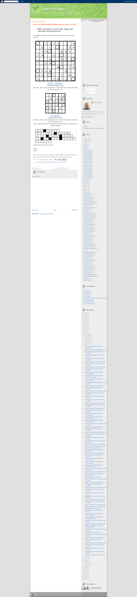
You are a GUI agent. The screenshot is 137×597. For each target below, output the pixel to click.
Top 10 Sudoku (88, 272)
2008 (85, 578)
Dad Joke (86, 211)
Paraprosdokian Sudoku (90, 248)
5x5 (85, 183)
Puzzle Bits (87, 290)
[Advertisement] (55, 193)
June (86, 556)
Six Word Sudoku (88, 261)
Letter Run (86, 233)
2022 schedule (87, 170)
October (87, 339)
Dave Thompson (44, 159)
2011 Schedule (87, 149)
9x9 (85, 190)
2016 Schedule (87, 159)
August (87, 342)
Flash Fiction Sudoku (89, 216)
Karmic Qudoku (88, 226)
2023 (85, 318)
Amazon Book (87, 196)
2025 (85, 315)
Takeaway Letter (88, 270)
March (86, 562)
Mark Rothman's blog (89, 301)
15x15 (85, 146)
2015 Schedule (87, 157)
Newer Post (35, 210)
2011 (85, 573)
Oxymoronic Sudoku (89, 244)
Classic (86, 205)
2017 (85, 329)
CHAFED (55, 115)
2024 (85, 317)
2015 (85, 333)
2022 (85, 320)
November (87, 337)
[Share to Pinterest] (66, 160)
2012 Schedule (87, 151)
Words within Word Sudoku (90, 276)
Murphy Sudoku (88, 240)
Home (55, 210)
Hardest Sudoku (88, 222)
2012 (85, 571)
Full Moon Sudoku (88, 218)
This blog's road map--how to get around (94, 128)
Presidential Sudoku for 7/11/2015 (93, 477)
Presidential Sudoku (89, 252)
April (86, 560)
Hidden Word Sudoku (89, 224)
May (86, 558)
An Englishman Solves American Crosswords (95, 297)
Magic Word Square (53, 8)
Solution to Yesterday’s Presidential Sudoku (95, 444)
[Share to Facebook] (64, 160)
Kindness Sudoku (88, 229)
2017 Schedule (87, 161)
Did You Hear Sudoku (89, 215)
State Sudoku (87, 265)
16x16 (85, 148)
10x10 (39, 162)
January (87, 565)
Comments (87, 92)
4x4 (85, 181)
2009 (85, 576)
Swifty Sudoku (87, 268)
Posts (85, 89)
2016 (85, 331)
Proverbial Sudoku (88, 253)
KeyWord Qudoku (88, 228)
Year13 (86, 278)
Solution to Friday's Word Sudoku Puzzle (94, 385)
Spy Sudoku (87, 263)
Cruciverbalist (87, 296)
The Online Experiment (89, 303)
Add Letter (86, 192)
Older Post (75, 210)
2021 (85, 322)
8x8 (85, 188)
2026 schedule (87, 177)
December (87, 335)
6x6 (43, 162)
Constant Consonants (89, 207)
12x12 (85, 140)
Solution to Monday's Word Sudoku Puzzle (95, 366)
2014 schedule (87, 155)
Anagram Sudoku (88, 198)
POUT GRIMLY (55, 83)
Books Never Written (89, 201)
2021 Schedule (87, 168)
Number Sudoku (88, 242)
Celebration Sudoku (89, 203)
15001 (85, 144)
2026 (85, 313)
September (87, 340)
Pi (84, 250)
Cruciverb (86, 294)
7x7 (85, 187)
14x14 (85, 142)
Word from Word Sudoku (90, 274)
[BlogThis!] (60, 160)
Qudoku (55, 162)
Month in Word (87, 239)
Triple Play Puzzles (89, 299)
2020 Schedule (87, 166)
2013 (85, 569)
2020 (85, 324)
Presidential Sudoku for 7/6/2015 (92, 508)
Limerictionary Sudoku (89, 235)
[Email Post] (55, 159)
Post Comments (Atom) (46, 213)
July (86, 344)
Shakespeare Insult (89, 259)
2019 (85, 326)
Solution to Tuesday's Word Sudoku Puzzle (95, 361)
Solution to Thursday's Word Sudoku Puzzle (95, 349)
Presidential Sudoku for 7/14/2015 (93, 447)
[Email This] (58, 160)
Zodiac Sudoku (88, 279)
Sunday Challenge (61, 162)
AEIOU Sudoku (88, 194)
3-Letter (86, 179)
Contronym (87, 209)
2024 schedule (87, 174)
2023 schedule (87, 172)
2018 (85, 328)
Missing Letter (87, 237)
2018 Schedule (87, 162)
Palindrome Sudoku (89, 246)
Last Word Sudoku (88, 231)
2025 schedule (87, 176)
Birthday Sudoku (88, 200)
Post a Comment (37, 176)
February (87, 564)
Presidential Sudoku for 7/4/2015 (92, 532)
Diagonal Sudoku (88, 213)
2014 (85, 567)
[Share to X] (62, 160)
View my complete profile (88, 116)
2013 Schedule (87, 153)
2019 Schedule (87, 164)
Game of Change (88, 220)
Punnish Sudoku (48, 162)
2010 (85, 574)
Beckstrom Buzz (88, 292)
